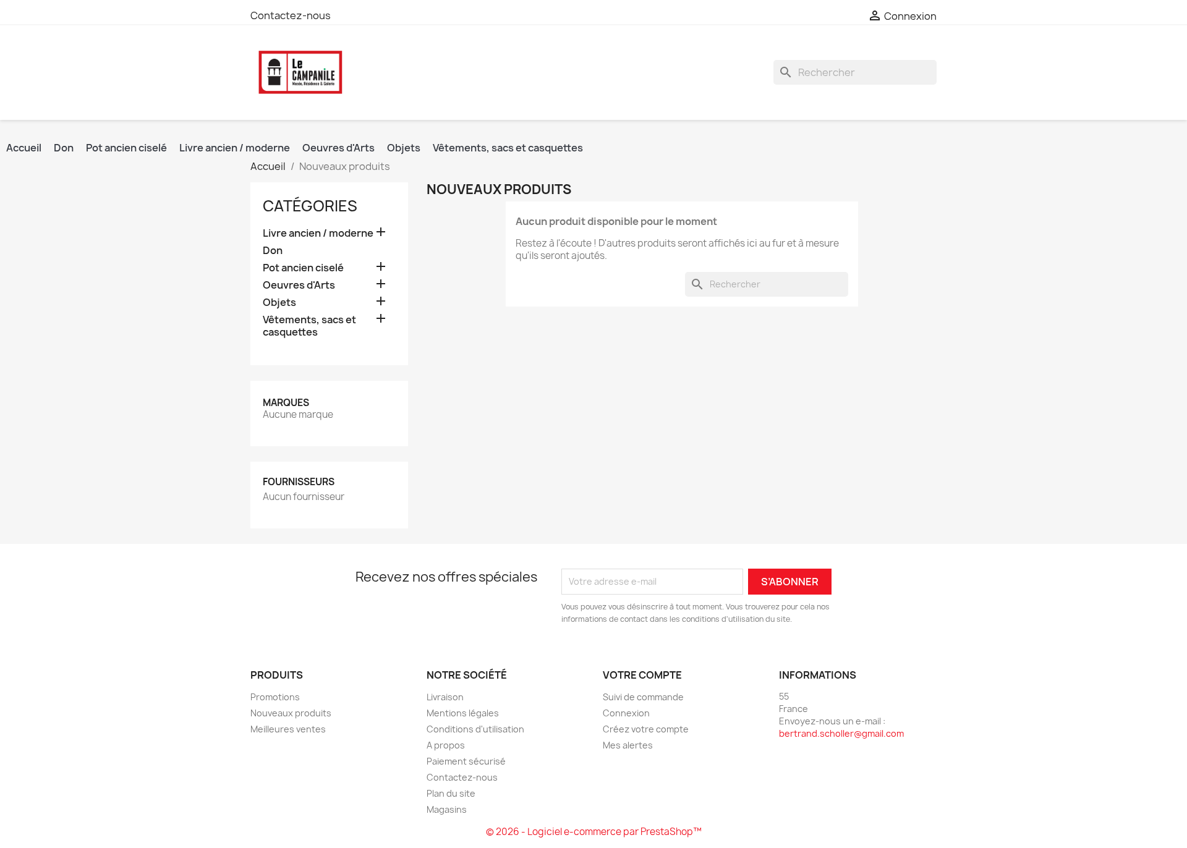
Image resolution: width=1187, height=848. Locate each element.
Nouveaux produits (290, 713)
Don (64, 148)
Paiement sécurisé (466, 761)
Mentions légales (463, 713)
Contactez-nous (290, 15)
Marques (286, 402)
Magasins (447, 809)
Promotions (275, 697)
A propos (446, 745)
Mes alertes (628, 745)
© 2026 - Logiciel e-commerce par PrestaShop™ (594, 831)
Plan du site (451, 793)
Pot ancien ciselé (126, 148)
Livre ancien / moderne (234, 148)
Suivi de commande (643, 697)
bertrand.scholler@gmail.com (841, 733)
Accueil (23, 148)
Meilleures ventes (288, 729)
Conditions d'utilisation (475, 729)
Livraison (445, 697)
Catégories (310, 205)
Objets (403, 148)
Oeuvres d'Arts (338, 148)
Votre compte (642, 675)
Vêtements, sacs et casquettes (508, 148)
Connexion (626, 713)
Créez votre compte (646, 729)
